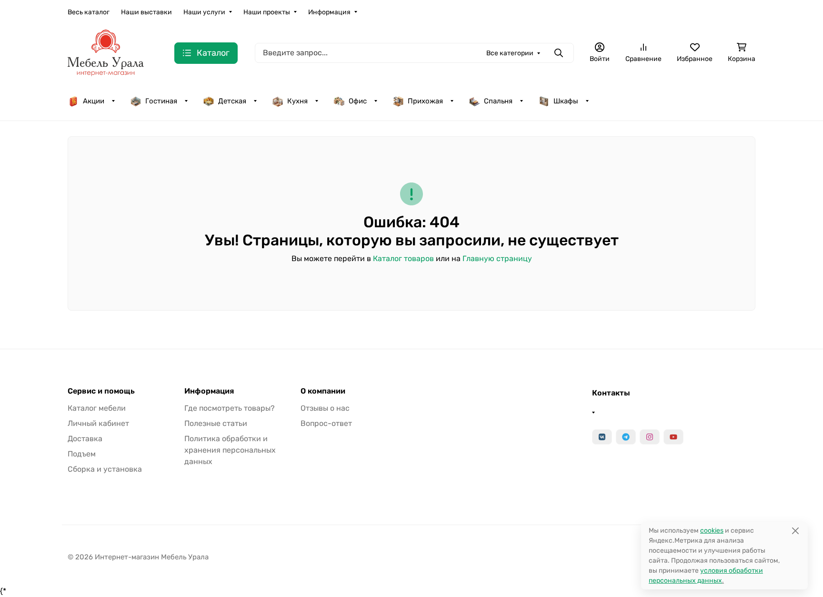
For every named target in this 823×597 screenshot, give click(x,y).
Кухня (297, 101)
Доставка (85, 438)
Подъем (82, 453)
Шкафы (565, 101)
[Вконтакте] (602, 437)
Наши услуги (204, 12)
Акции (93, 101)
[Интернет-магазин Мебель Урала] (106, 52)
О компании (323, 391)
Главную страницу (497, 258)
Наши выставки (146, 12)
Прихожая (425, 101)
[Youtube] (673, 437)
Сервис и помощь (101, 391)
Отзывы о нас (325, 408)
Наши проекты (266, 12)
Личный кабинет (98, 423)
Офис (358, 101)
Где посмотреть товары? (229, 408)
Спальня (498, 101)
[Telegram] (626, 437)
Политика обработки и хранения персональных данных (230, 450)
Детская (232, 101)
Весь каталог (89, 12)
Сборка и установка (105, 469)
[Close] (795, 531)
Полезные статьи (215, 423)
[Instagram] (650, 437)
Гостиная (161, 101)
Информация (329, 12)
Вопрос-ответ (326, 423)
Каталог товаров (403, 258)
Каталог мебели (97, 408)
